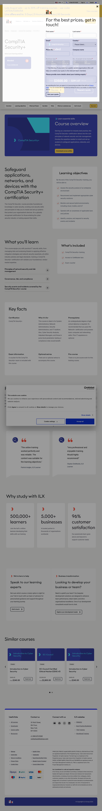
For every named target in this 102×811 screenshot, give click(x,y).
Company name (78, 50)
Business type (51, 59)
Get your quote (53, 94)
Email (48, 41)
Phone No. (49, 50)
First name (50, 31)
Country (75, 41)
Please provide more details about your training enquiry (66, 74)
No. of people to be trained (82, 59)
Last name (76, 31)
